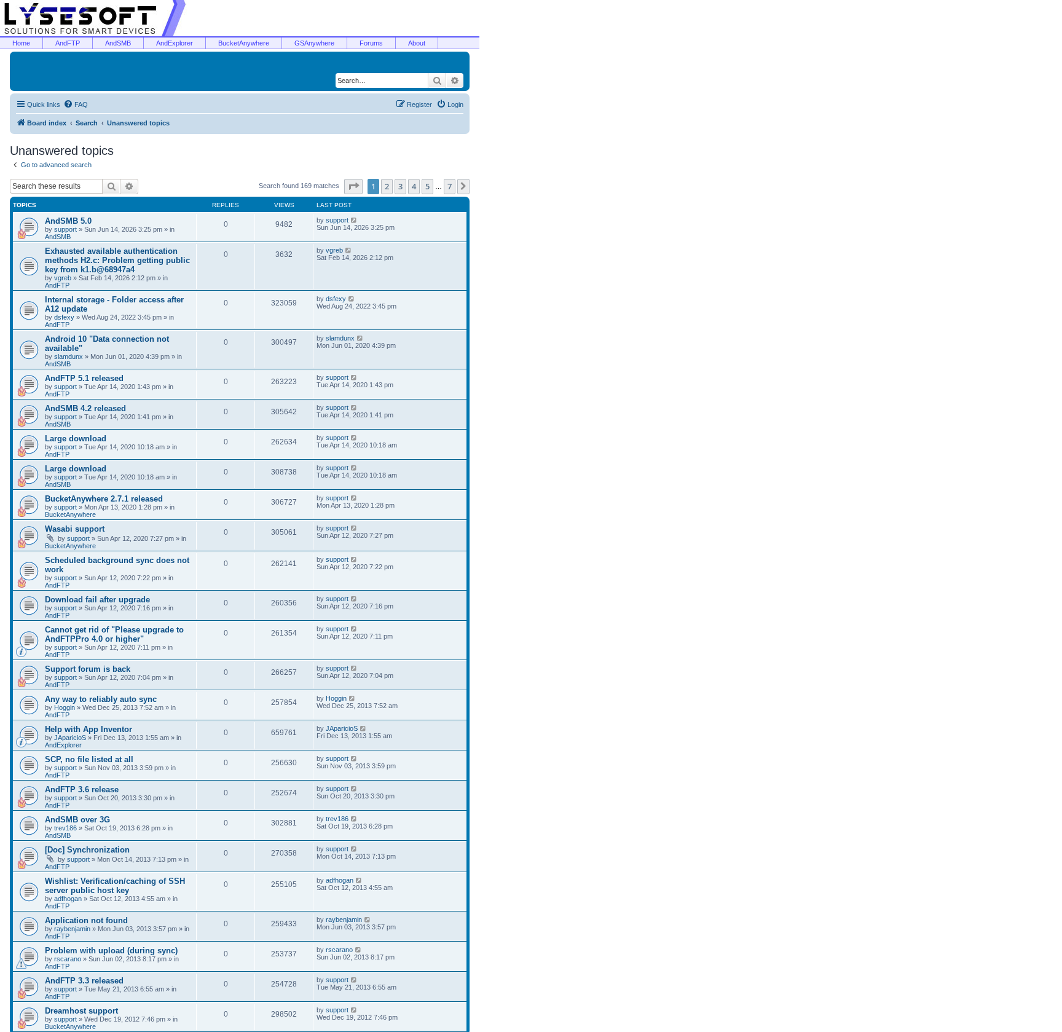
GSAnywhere (314, 43)
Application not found (86, 920)
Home (21, 43)
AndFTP (67, 43)
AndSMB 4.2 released (85, 408)
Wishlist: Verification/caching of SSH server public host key (115, 885)
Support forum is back (87, 669)
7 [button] (449, 186)
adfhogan (68, 898)
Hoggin (64, 707)
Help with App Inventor (88, 729)
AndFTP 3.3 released (84, 980)
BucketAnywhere (243, 43)
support (65, 229)
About (416, 43)
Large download (75, 438)
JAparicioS (70, 737)
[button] (353, 186)
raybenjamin (72, 928)
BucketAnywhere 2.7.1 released (104, 498)
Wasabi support (74, 529)
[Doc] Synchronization (87, 849)
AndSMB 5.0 (68, 221)
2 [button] (387, 186)
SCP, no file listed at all (89, 759)
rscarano (67, 959)
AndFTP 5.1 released (84, 378)
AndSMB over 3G (77, 819)
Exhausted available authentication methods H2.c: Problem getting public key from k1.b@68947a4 (117, 260)
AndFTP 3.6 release (82, 789)
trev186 (65, 828)
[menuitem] (75, 104)
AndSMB (118, 43)
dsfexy (64, 317)
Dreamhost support (81, 1010)
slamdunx (68, 356)
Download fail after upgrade (97, 599)
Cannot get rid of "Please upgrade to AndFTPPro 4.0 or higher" (114, 634)
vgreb (62, 278)
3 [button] (400, 186)
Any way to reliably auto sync (101, 699)
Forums (371, 43)
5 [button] (427, 186)
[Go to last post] (354, 220)
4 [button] (414, 186)
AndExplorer (174, 43)
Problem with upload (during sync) (111, 950)
